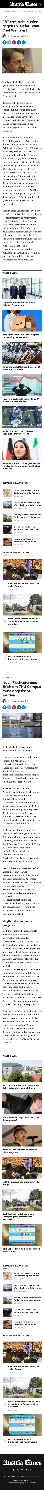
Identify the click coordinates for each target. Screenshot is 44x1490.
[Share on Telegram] (24, 42)
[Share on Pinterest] (14, 42)
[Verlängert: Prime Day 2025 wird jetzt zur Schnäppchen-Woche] (22, 321)
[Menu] (4, 4)
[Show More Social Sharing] (28, 42)
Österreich (7, 677)
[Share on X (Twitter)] (9, 42)
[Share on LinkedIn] (19, 42)
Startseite (6, 11)
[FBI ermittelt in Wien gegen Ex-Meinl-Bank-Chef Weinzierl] (22, 60)
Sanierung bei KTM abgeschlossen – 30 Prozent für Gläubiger (21, 368)
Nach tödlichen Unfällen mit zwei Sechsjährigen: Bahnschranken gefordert (24, 621)
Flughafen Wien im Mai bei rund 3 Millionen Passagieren (18, 303)
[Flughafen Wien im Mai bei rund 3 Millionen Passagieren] (22, 288)
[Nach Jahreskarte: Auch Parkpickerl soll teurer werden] (22, 642)
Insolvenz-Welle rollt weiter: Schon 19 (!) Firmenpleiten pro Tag (20, 400)
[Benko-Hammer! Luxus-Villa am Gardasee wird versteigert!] (22, 417)
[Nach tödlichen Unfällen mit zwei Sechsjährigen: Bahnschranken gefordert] (22, 604)
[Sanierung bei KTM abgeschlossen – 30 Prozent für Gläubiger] (22, 353)
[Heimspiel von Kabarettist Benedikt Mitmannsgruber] (7, 542)
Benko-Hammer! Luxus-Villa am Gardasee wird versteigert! (17, 432)
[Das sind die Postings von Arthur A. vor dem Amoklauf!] (7, 529)
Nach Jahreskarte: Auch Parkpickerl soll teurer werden (23, 657)
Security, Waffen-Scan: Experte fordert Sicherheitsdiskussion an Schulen (27, 517)
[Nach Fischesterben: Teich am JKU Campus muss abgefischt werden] (22, 725)
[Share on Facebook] (4, 42)
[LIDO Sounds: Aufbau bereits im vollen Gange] (22, 569)
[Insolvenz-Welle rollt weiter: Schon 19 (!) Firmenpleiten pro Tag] (22, 385)
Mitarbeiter (14, 36)
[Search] (40, 4)
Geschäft (6, 17)
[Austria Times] (23, 4)
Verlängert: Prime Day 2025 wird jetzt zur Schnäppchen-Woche (20, 336)
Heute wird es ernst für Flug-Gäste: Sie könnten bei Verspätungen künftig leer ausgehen (21, 466)
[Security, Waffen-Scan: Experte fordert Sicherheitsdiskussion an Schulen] (7, 517)
